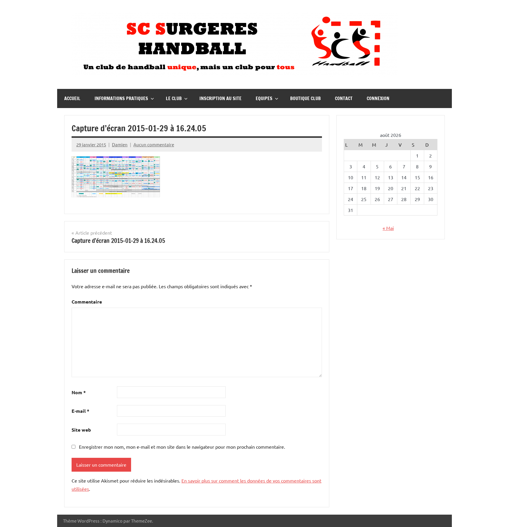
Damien (120, 144)
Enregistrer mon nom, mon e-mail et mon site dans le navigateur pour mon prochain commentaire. (182, 447)
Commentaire (87, 302)
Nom (79, 392)
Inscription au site (220, 98)
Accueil (72, 98)
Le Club (174, 98)
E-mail (80, 411)
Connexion (378, 98)
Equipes (264, 98)
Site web (81, 430)
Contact (344, 98)
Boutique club (305, 98)
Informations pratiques (121, 98)
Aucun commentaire (153, 144)
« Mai (388, 228)
